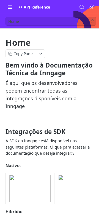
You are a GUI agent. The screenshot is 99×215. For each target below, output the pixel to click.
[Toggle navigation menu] (10, 6)
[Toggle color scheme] (91, 6)
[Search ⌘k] (81, 6)
